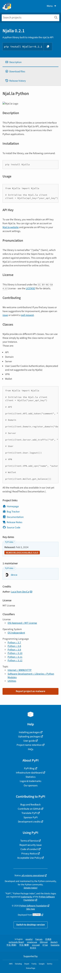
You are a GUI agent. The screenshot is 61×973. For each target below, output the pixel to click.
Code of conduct (29, 849)
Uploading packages (29, 736)
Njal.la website (11, 227)
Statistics (30, 777)
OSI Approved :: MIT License (22, 623)
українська (32, 942)
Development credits (29, 821)
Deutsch (54, 942)
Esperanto (55, 945)
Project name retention (29, 745)
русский (36, 945)
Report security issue (30, 845)
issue (5, 315)
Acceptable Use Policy (29, 858)
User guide (29, 741)
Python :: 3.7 (14, 642)
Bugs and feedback (30, 804)
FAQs (30, 749)
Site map (30, 908)
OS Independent (16, 633)
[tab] (30, 62)
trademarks (26, 896)
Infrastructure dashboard (29, 772)
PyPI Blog (29, 768)
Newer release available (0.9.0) (22, 552)
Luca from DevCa (20, 592)
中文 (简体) (11, 945)
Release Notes (14, 522)
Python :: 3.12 (15, 660)
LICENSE (30, 288)
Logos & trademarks (30, 781)
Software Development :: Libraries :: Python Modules (31, 675)
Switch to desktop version (30, 925)
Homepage (13, 506)
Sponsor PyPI (31, 817)
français (38, 939)
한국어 (33, 947)
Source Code (13, 527)
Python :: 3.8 (14, 646)
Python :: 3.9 (14, 649)
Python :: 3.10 (15, 653)
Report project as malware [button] (30, 691)
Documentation (15, 517)
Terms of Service (29, 841)
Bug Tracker (13, 511)
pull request (27, 315)
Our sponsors (30, 785)
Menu (50, 6)
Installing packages (29, 732)
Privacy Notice (29, 853)
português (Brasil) (16, 942)
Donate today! (30, 887)
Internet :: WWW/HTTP (20, 670)
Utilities (12, 681)
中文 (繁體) (24, 945)
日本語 (48, 939)
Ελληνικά (44, 942)
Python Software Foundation (33, 905)
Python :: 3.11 (15, 657)
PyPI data (9, 542)
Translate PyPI (29, 813)
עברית (45, 945)
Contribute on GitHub (29, 809)
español (29, 939)
